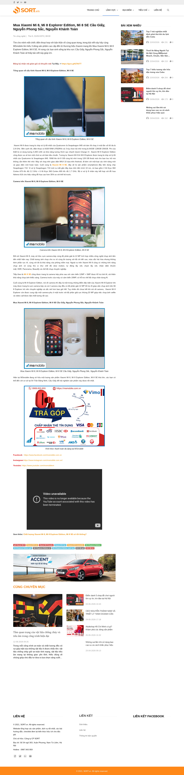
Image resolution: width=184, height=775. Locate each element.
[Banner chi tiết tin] (64, 568)
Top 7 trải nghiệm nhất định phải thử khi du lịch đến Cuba (157, 34)
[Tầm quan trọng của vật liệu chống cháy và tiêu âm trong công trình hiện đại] (37, 610)
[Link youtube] (25, 2)
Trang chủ (93, 10)
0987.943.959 (27, 749)
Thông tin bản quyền (88, 736)
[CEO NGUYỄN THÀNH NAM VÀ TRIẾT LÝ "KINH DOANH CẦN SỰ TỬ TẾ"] (75, 615)
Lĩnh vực (111, 10)
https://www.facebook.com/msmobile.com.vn (43, 455)
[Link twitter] (18, 2)
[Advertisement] (64, 679)
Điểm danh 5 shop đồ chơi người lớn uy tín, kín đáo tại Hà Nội (158, 91)
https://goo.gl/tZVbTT (71, 64)
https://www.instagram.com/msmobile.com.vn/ (43, 460)
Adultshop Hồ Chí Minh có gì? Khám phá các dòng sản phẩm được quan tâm (99, 629)
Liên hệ (158, 10)
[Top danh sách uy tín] (26, 10)
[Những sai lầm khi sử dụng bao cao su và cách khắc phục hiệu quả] (132, 113)
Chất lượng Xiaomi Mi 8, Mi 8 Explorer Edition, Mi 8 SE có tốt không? (55, 534)
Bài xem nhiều (131, 25)
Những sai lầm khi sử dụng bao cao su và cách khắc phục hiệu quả (99, 645)
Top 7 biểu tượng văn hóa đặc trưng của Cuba (158, 70)
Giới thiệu (83, 724)
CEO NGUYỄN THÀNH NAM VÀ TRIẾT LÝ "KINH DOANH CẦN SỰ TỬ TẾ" (100, 614)
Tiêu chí (142, 10)
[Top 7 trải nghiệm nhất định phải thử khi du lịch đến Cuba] (132, 37)
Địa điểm (127, 10)
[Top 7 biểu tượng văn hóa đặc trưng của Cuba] (132, 75)
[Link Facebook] (14, 2)
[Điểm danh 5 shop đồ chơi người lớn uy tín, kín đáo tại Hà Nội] (75, 599)
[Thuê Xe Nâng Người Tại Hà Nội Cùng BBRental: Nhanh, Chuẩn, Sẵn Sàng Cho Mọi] (132, 56)
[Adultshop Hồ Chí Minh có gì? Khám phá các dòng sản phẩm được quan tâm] (75, 631)
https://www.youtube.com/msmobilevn (38, 465)
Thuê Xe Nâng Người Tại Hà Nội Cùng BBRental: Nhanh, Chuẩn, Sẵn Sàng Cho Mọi (157, 53)
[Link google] (21, 2)
